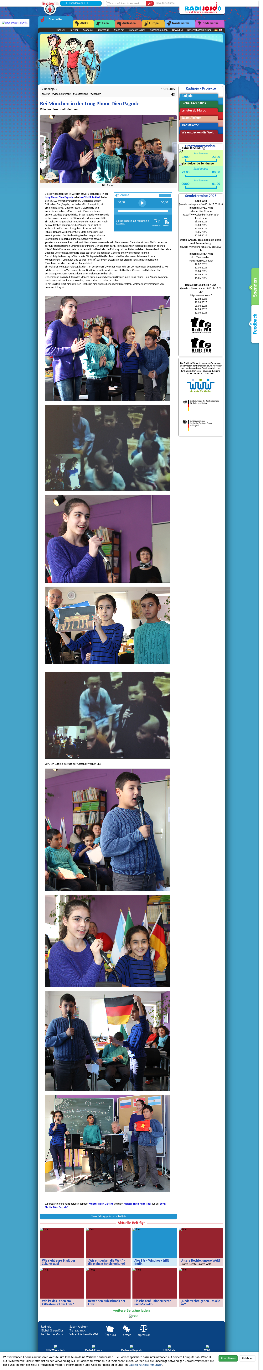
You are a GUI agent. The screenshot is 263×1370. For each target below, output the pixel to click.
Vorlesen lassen (137, 30)
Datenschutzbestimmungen (145, 1365)
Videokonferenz (62, 94)
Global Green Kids (52, 1330)
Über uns (60, 30)
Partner (74, 30)
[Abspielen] (142, 203)
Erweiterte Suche (165, 3)
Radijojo (122, 1216)
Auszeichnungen (159, 30)
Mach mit (119, 30)
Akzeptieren (228, 1358)
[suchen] (150, 3)
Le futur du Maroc (52, 1334)
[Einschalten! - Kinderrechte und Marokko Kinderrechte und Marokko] (136, 1269)
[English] (220, 30)
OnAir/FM (177, 30)
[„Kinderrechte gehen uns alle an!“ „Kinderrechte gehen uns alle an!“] (183, 1269)
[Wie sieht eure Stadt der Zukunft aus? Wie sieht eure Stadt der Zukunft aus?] (44, 1229)
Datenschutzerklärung (199, 30)
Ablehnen (247, 1358)
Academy (88, 30)
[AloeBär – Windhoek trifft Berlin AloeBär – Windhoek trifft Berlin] (136, 1229)
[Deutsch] (216, 30)
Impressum (103, 30)
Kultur (46, 94)
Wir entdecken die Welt (84, 1334)
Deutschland (81, 94)
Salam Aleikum (79, 1326)
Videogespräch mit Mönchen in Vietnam (132, 222)
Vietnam (96, 94)
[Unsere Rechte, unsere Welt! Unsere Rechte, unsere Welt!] (183, 1229)
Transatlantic (78, 1330)
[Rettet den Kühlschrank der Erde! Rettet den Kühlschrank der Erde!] (90, 1269)
